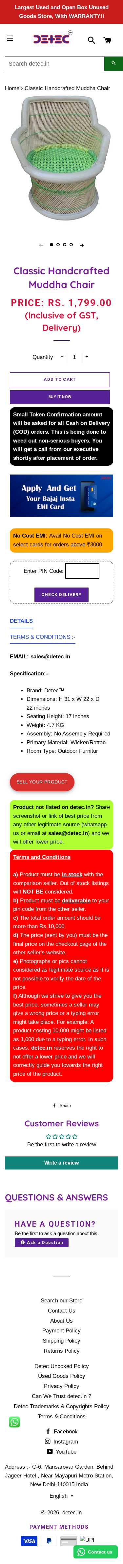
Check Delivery (61, 594)
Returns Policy (62, 1351)
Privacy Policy (61, 1386)
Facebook (65, 1431)
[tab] (21, 622)
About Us (61, 1321)
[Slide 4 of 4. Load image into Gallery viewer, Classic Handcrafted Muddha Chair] (71, 245)
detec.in (72, 1512)
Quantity (42, 357)
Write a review (61, 1163)
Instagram (65, 1442)
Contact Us (61, 1311)
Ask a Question (45, 1242)
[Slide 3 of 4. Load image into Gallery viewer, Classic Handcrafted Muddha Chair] (65, 245)
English (59, 1496)
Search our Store (61, 1301)
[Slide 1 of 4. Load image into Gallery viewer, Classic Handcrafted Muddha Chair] (52, 245)
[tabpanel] (61, 162)
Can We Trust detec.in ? (61, 1396)
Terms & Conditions (62, 1416)
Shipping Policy (61, 1341)
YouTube (65, 1452)
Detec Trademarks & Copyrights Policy (61, 1406)
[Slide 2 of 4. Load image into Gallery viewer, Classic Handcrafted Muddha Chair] (58, 245)
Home (12, 88)
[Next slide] (82, 245)
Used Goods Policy (61, 1376)
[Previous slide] (41, 245)
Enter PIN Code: (44, 571)
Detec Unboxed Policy (61, 1366)
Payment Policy (61, 1331)
